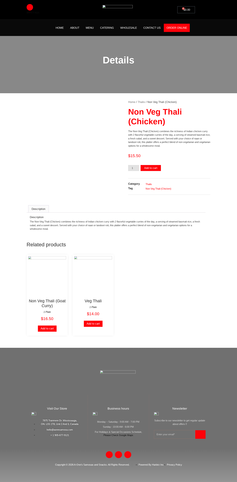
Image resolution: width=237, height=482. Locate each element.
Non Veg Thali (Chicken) (158, 188)
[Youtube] (39, 27)
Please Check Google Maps (118, 435)
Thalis (141, 102)
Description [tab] (38, 209)
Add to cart (150, 168)
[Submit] (200, 434)
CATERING (107, 27)
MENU (90, 27)
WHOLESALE (128, 27)
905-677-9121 (33, 12)
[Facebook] (33, 27)
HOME (60, 27)
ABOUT (74, 27)
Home (131, 102)
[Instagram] (45, 27)
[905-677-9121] (30, 7)
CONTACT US (152, 27)
